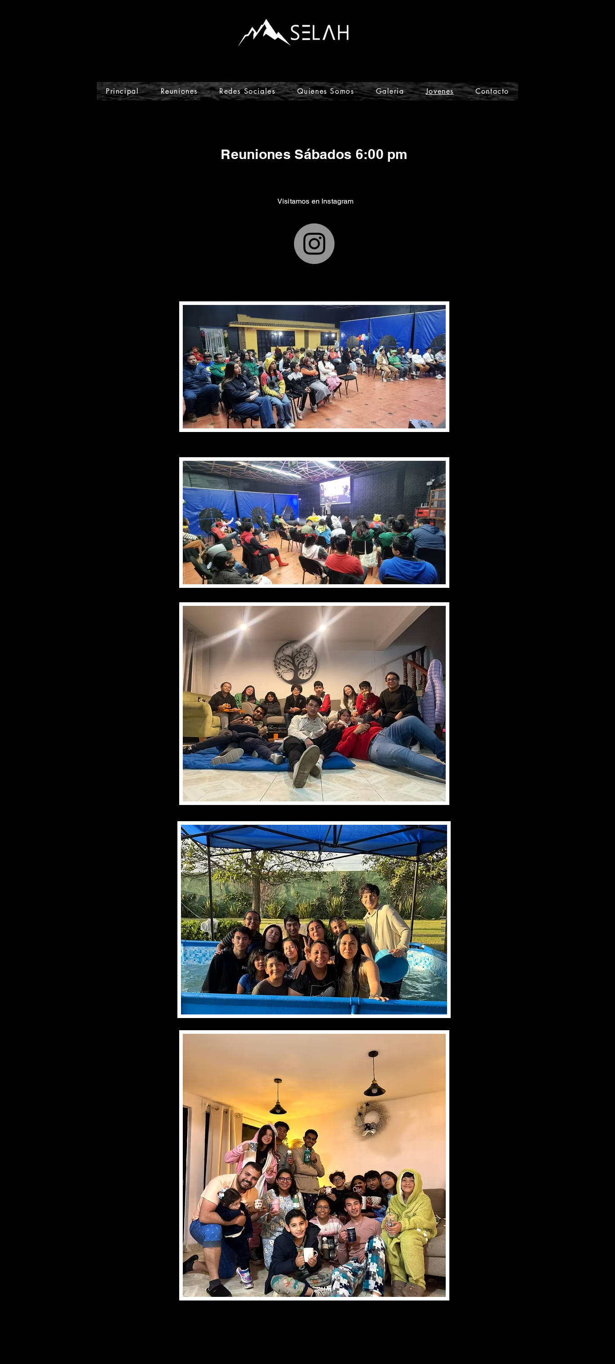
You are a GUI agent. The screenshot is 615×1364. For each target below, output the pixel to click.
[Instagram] (314, 243)
